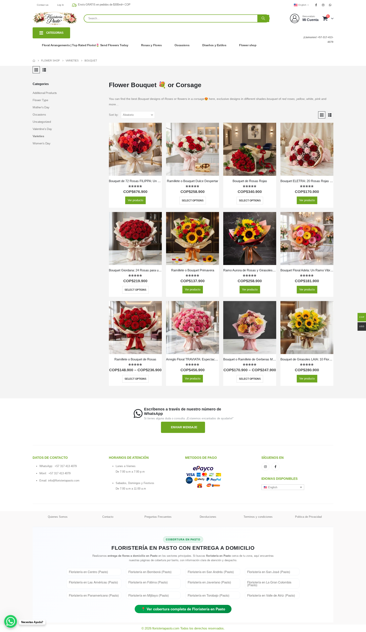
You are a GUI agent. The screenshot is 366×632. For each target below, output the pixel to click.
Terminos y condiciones (258, 516)
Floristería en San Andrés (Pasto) (211, 571)
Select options (193, 200)
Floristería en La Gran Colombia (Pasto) (269, 583)
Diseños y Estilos (214, 45)
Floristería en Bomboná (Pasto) (150, 571)
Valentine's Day (42, 129)
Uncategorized (42, 121)
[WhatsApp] (330, 5)
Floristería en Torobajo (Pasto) (208, 595)
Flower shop (247, 45)
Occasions (182, 45)
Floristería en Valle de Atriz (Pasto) (271, 595)
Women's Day (41, 143)
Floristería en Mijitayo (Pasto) (148, 595)
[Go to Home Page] (34, 60)
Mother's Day (41, 107)
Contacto (107, 516)
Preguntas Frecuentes (158, 516)
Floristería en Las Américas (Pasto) (93, 582)
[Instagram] (323, 5)
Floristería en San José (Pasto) (268, 571)
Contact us (43, 5)
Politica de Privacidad (308, 516)
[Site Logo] (55, 18)
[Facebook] (316, 5)
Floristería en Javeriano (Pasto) (209, 582)
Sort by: (114, 114)
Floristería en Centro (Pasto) (88, 571)
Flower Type (40, 100)
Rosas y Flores (151, 45)
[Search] (263, 18)
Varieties (38, 136)
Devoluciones (208, 516)
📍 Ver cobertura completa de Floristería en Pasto (183, 608)
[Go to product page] (135, 149)
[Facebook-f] (276, 467)
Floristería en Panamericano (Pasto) (94, 595)
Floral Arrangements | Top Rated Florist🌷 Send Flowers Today (85, 45)
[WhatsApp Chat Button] (10, 621)
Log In (60, 5)
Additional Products (45, 93)
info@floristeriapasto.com (63, 480)
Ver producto (135, 200)
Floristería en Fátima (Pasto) (148, 582)
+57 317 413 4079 (66, 466)
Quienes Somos (58, 516)
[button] (36, 69)
